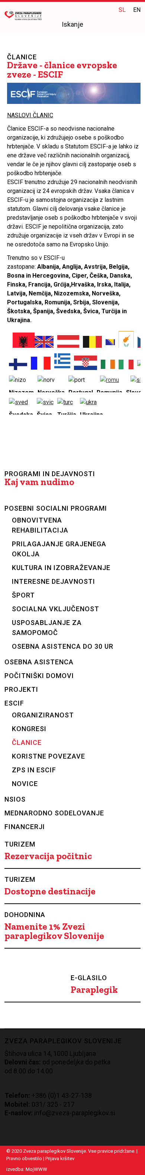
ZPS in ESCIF (34, 770)
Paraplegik (94, 989)
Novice (25, 784)
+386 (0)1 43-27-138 (62, 1095)
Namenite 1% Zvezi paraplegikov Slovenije (54, 931)
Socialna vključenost (55, 609)
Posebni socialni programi (55, 508)
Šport (23, 595)
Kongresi (29, 729)
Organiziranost (43, 715)
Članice (27, 742)
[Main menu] (135, 24)
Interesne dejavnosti (53, 581)
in (105, 9)
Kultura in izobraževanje (61, 568)
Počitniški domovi (39, 676)
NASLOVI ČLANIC (30, 115)
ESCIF (14, 703)
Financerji (24, 827)
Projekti (21, 689)
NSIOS (15, 799)
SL (122, 9)
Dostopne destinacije (50, 891)
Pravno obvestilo (24, 1158)
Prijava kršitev (59, 1158)
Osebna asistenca (39, 662)
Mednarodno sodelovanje (54, 813)
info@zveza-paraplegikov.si (74, 1113)
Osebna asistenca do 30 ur (62, 646)
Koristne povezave (48, 756)
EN (137, 9)
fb (90, 9)
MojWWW (36, 1169)
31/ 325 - (48, 1104)
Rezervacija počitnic (48, 856)
